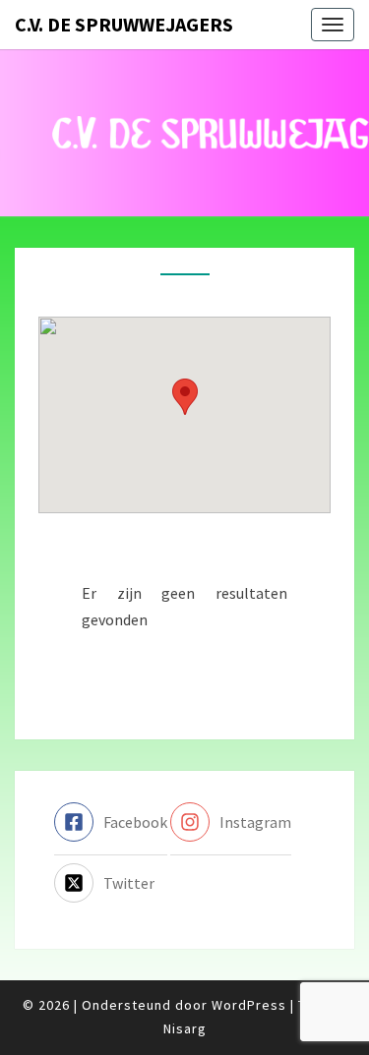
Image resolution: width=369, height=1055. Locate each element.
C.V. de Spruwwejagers (124, 24)
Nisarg (185, 1028)
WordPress (249, 1005)
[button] (185, 397)
